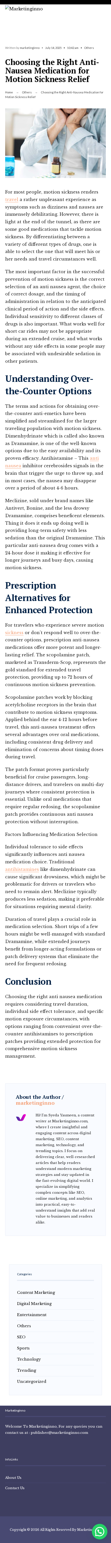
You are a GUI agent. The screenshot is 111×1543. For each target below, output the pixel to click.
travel (11, 199)
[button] (99, 1531)
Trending (26, 1370)
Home (9, 92)
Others (89, 47)
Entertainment (31, 1314)
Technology (29, 1359)
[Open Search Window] (7, 10)
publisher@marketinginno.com (59, 1432)
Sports (23, 1348)
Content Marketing (36, 1292)
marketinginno (29, 47)
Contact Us (15, 1488)
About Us (13, 1477)
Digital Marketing (34, 1303)
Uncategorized (31, 1381)
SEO (21, 1337)
